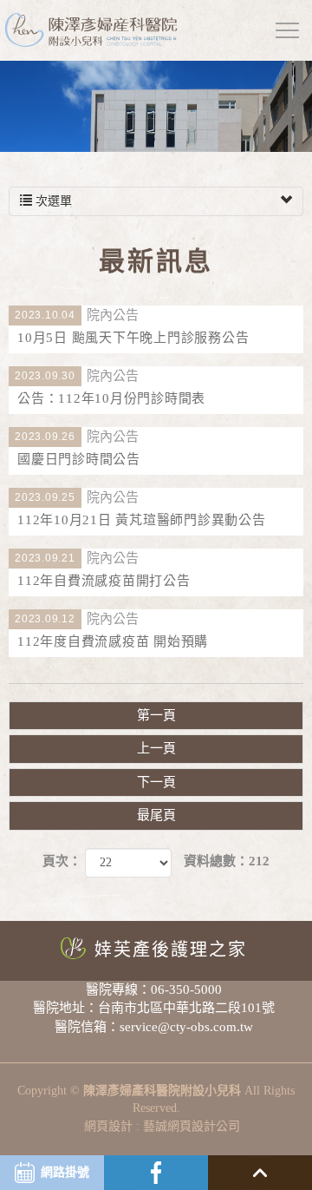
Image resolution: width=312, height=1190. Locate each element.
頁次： (61, 861)
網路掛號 (65, 1172)
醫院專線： (118, 989)
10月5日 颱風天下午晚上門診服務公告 (132, 327)
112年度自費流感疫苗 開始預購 (111, 630)
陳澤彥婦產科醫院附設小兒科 (91, 30)
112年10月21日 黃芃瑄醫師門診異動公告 (140, 509)
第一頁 (156, 715)
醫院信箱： (87, 1027)
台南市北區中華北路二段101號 (186, 1008)
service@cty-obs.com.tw (186, 1027)
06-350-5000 (186, 989)
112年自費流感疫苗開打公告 (103, 570)
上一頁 (156, 748)
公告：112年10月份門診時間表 (110, 387)
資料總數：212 (227, 861)
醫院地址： (65, 1008)
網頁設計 (108, 1126)
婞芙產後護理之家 (170, 949)
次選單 (52, 200)
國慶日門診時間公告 (77, 448)
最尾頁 (156, 815)
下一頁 (156, 782)
